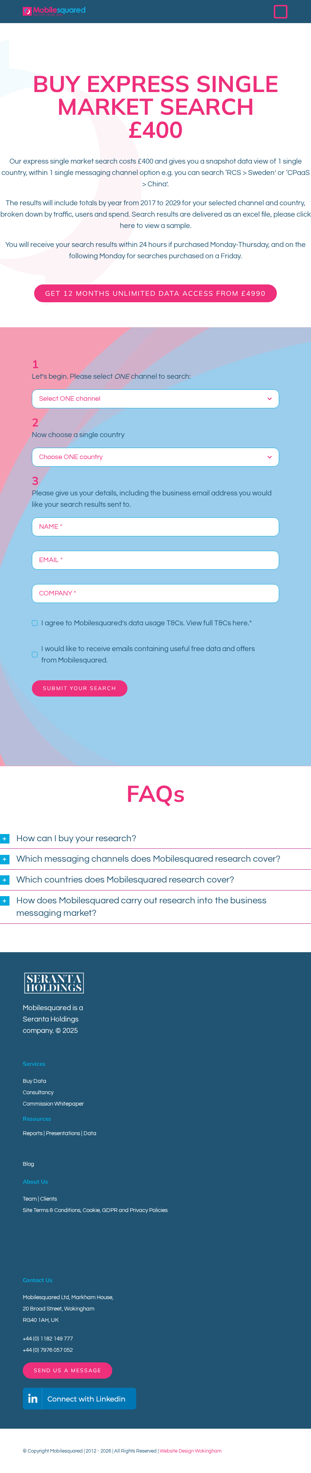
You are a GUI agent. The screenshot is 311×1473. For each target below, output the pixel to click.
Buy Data (34, 1081)
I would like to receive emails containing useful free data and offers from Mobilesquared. (148, 654)
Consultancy (38, 1092)
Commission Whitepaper (53, 1104)
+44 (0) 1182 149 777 (48, 1339)
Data (89, 1133)
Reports (32, 1133)
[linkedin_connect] (80, 1390)
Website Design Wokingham (190, 1451)
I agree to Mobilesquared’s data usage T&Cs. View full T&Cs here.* (146, 623)
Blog (28, 1164)
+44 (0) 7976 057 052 (48, 1350)
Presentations (63, 1133)
